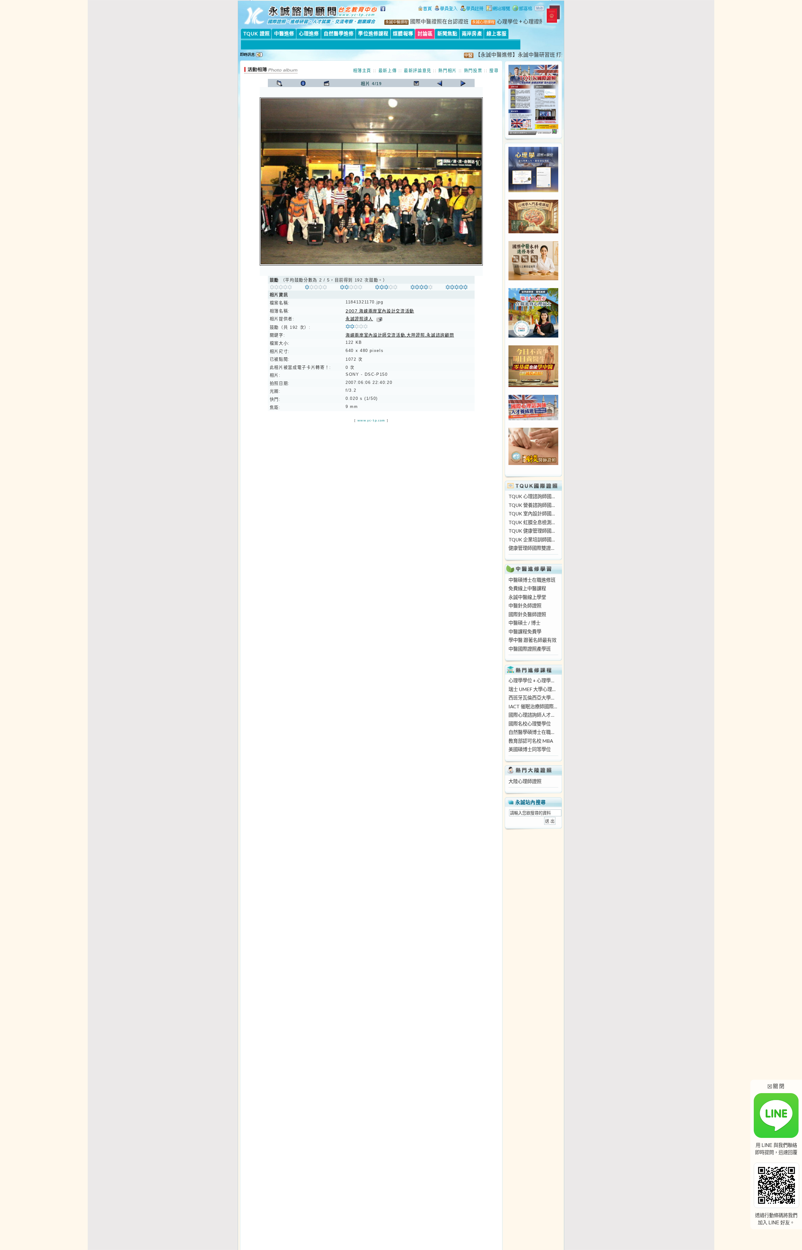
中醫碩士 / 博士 (524, 623)
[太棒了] (456, 288)
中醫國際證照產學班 (529, 649)
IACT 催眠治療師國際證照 (533, 706)
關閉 (776, 1086)
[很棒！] (421, 288)
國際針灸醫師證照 (527, 614)
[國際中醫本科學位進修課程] (533, 278)
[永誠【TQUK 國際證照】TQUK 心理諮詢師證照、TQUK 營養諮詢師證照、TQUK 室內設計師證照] (533, 133)
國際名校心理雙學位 (529, 723)
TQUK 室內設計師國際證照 (533, 513)
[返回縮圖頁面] (279, 83)
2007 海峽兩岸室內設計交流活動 (380, 310)
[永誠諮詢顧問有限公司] (425, 9)
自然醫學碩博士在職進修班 (533, 732)
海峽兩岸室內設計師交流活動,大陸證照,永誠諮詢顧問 (400, 335)
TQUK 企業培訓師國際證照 (533, 539)
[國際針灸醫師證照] (533, 463)
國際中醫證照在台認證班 (439, 21)
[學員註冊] (472, 9)
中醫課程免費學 (524, 631)
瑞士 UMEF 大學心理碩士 (533, 689)
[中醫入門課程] (533, 385)
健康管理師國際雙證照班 (533, 548)
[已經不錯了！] (316, 288)
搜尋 (493, 70)
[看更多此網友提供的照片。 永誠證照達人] (379, 318)
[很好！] (351, 288)
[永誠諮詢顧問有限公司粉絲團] (384, 12)
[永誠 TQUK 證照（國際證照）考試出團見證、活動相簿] (270, 72)
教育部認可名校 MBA (530, 741)
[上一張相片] (439, 83)
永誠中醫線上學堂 (527, 597)
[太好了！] (386, 288)
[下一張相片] (463, 83)
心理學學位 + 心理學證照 (533, 680)
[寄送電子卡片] (416, 83)
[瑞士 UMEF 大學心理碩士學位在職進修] (533, 336)
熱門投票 (473, 70)
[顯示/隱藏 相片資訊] (303, 83)
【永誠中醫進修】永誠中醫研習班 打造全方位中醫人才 (515, 55)
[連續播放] (326, 83)
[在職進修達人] (522, 9)
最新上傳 (387, 70)
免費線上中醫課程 (527, 588)
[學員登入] (446, 9)
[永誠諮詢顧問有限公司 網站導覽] (498, 9)
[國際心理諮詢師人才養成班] (533, 418)
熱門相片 (447, 70)
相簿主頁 (362, 70)
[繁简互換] (540, 9)
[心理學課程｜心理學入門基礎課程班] (533, 231)
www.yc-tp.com (371, 420)
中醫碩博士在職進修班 (531, 580)
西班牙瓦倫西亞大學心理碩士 (533, 697)
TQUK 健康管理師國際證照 (533, 531)
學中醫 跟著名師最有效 (532, 640)
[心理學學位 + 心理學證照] (533, 190)
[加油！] (281, 288)
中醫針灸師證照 (524, 605)
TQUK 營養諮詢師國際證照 (533, 505)
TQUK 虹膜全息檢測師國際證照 (533, 522)
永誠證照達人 (359, 318)
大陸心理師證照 (524, 781)
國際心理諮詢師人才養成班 (533, 715)
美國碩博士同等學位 (529, 749)
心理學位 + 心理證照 (520, 21)
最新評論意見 (417, 70)
